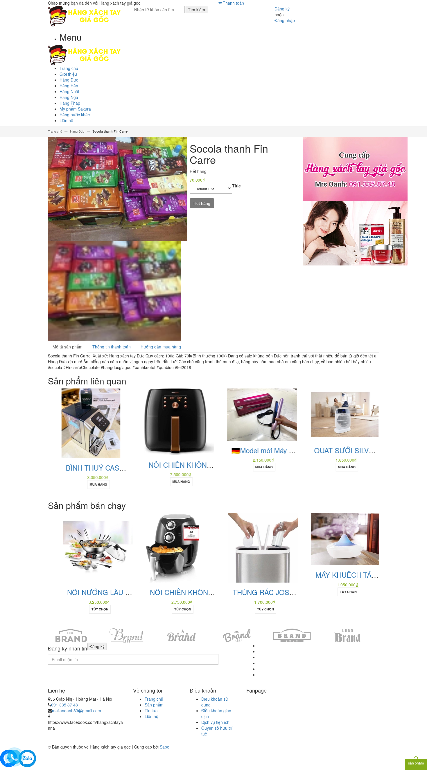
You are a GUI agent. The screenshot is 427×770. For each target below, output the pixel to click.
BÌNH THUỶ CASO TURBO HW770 (112, 467)
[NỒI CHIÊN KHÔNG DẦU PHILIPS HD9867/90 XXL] (170, 421)
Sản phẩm (154, 705)
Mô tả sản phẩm (67, 347)
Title (236, 186)
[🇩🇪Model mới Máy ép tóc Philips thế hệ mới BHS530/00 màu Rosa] (253, 414)
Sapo (164, 747)
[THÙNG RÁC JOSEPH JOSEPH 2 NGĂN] (253, 547)
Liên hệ (151, 716)
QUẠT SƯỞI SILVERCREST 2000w (360, 450)
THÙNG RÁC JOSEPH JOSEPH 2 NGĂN (286, 592)
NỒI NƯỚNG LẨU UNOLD (98, 592)
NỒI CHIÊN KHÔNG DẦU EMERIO (194, 592)
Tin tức (151, 710)
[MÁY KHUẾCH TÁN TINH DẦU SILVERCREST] (335, 538)
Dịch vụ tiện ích (215, 722)
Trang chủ (154, 699)
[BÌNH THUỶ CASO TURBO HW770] (81, 423)
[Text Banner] (355, 232)
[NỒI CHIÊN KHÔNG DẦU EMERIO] (162, 547)
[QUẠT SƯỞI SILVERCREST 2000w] (335, 414)
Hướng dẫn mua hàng (161, 347)
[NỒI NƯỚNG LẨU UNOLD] (87, 547)
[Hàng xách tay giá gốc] (84, 15)
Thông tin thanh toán (111, 347)
